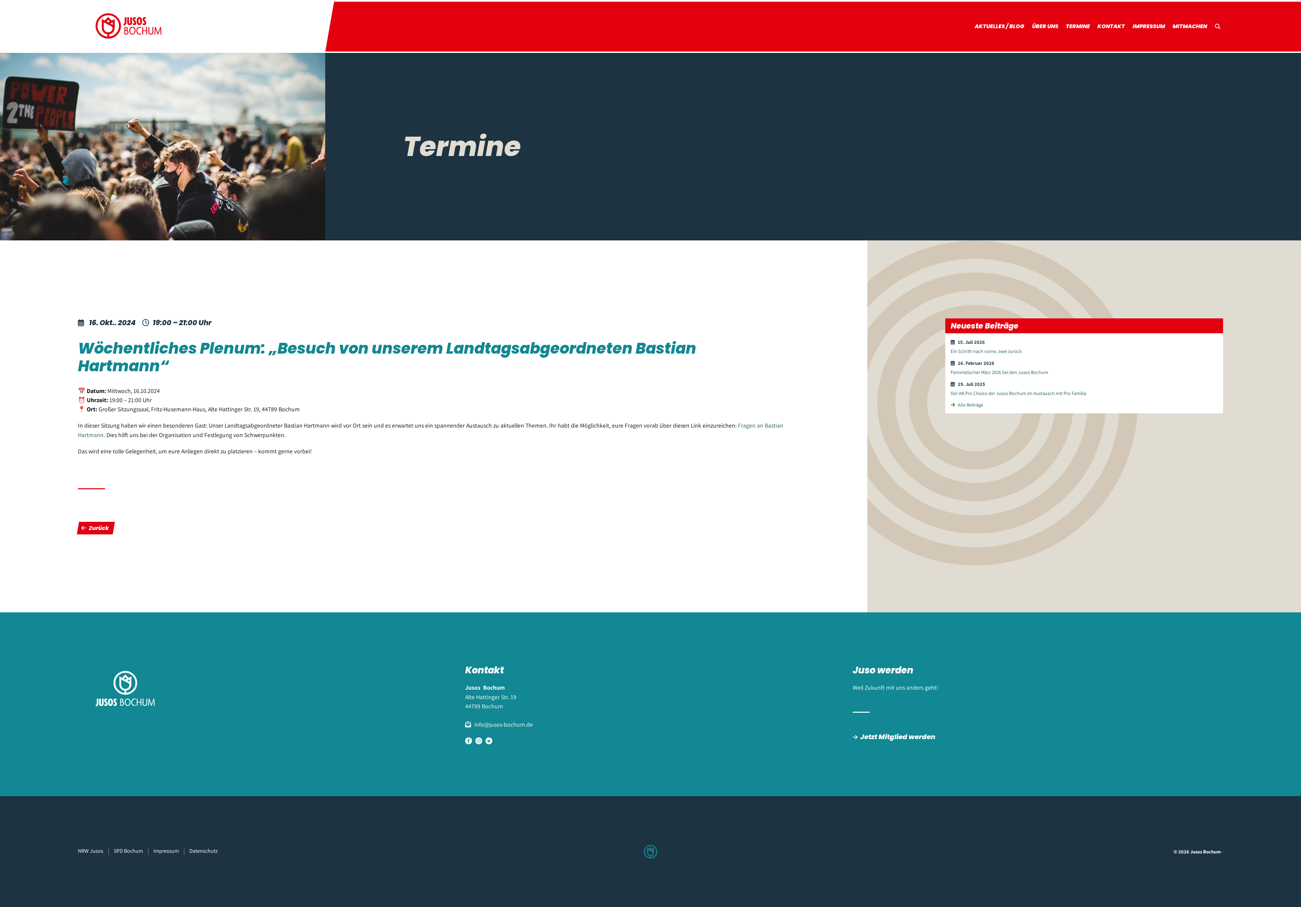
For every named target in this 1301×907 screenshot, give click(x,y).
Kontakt (1111, 26)
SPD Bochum (128, 850)
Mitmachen (1190, 26)
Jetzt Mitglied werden (897, 737)
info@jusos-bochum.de (503, 724)
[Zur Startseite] (129, 26)
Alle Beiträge (970, 404)
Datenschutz (203, 850)
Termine (1078, 26)
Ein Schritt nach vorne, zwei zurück (986, 351)
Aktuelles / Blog (999, 26)
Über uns (1045, 26)
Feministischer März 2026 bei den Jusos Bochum (999, 372)
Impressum (1149, 26)
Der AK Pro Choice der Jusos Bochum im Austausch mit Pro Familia (1018, 393)
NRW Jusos (90, 850)
